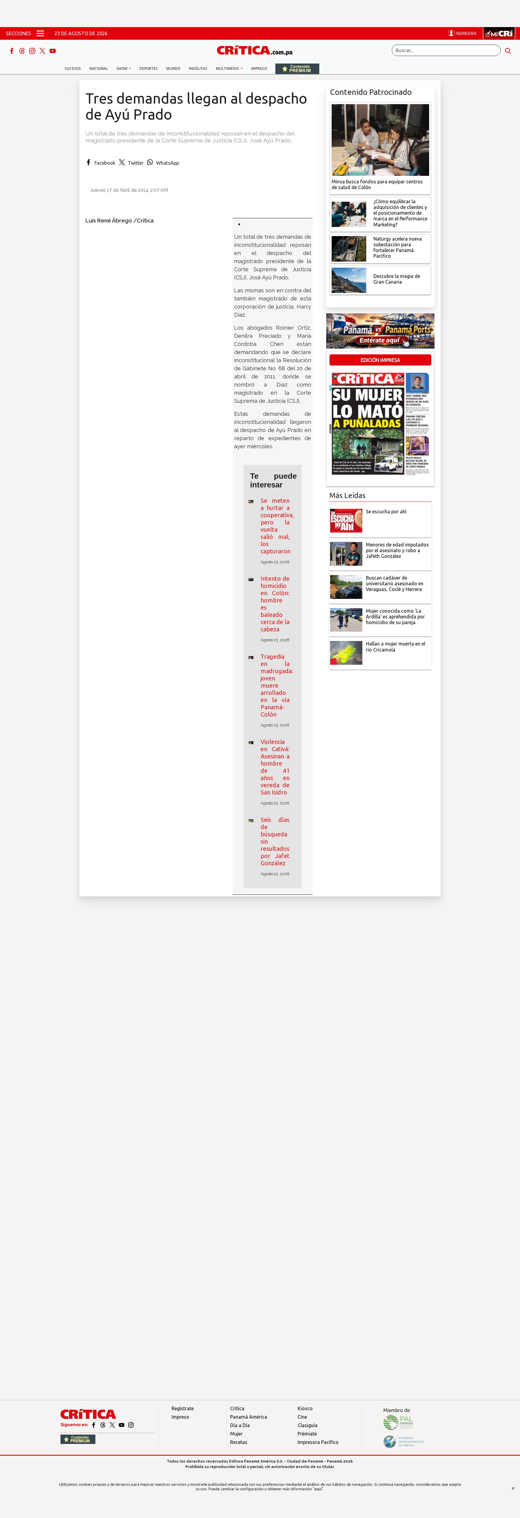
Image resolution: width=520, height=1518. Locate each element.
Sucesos (73, 68)
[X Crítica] (43, 50)
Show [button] (122, 68)
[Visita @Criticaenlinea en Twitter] (103, 1424)
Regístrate (183, 1408)
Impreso (259, 68)
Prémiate (307, 1433)
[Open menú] (40, 33)
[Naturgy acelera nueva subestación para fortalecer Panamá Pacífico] (349, 248)
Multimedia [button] (228, 68)
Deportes (148, 68)
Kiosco (305, 1408)
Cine (302, 1417)
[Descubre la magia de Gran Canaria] (349, 279)
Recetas (238, 1442)
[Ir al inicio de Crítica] (258, 49)
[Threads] (22, 50)
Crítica (237, 1408)
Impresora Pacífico (318, 1442)
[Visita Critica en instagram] (131, 1424)
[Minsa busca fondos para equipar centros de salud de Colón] (380, 139)
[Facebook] (12, 50)
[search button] (508, 50)
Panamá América (248, 1417)
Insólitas (198, 68)
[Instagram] (33, 50)
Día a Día (240, 1425)
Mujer (236, 1433)
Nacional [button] (98, 68)
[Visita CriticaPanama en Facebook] (94, 1424)
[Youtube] (52, 50)
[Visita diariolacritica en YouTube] (122, 1424)
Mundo (173, 68)
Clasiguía (307, 1425)
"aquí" (318, 1489)
